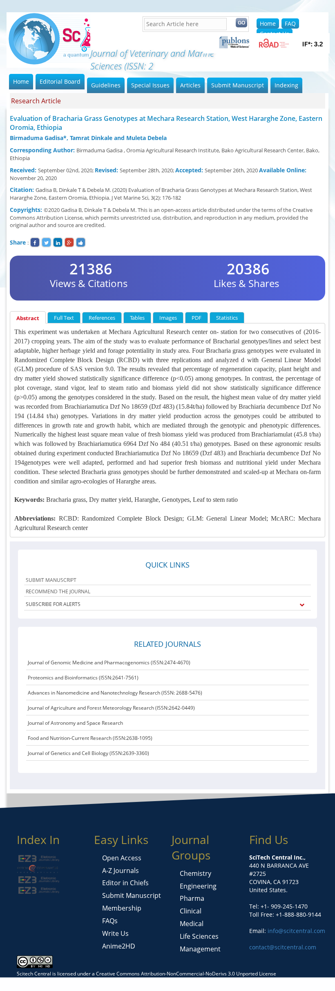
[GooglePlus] (69, 242)
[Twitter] (46, 242)
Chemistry (195, 873)
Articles (190, 85)
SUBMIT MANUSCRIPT (51, 580)
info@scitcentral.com (295, 931)
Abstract (27, 318)
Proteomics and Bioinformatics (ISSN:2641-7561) (83, 677)
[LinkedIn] (58, 242)
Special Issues (150, 85)
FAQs (110, 920)
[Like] (81, 242)
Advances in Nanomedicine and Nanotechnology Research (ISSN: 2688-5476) (115, 692)
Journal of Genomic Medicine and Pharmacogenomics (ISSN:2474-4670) (109, 662)
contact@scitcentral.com (282, 947)
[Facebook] (35, 242)
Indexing (286, 85)
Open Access (121, 857)
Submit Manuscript (237, 85)
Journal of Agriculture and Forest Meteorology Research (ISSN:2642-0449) (111, 707)
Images (168, 317)
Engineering (198, 886)
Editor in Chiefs (125, 882)
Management (200, 948)
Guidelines (106, 85)
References (102, 317)
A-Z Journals (120, 870)
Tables (137, 317)
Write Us (115, 933)
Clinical (190, 910)
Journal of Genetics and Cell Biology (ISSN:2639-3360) (88, 753)
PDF (196, 317)
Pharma (192, 898)
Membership (121, 908)
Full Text (64, 317)
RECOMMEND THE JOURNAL (58, 591)
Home (268, 23)
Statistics (227, 317)
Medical (191, 923)
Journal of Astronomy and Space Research (75, 722)
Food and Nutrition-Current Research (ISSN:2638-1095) (90, 738)
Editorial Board (60, 81)
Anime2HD (118, 946)
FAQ (290, 23)
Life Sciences (199, 936)
